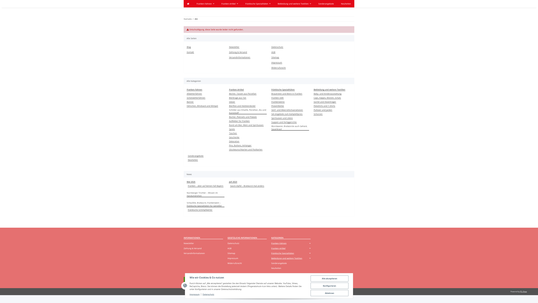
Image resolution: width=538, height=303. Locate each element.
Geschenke (234, 137)
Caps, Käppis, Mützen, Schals (327, 97)
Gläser (232, 101)
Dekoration (234, 141)
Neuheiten (193, 160)
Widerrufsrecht (278, 67)
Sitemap (275, 57)
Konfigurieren (329, 286)
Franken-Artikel (278, 248)
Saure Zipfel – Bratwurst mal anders (247, 185)
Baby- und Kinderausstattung (327, 93)
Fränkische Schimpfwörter (200, 209)
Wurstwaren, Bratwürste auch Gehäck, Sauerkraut (289, 127)
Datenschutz (208, 294)
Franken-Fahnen (279, 243)
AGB (273, 52)
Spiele (232, 129)
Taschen (233, 133)
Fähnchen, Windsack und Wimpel (202, 106)
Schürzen (318, 114)
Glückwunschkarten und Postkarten (245, 149)
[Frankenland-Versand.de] (188, 3)
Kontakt (190, 52)
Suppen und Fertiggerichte (284, 122)
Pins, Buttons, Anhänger (240, 145)
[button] (291, 243)
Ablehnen (329, 293)
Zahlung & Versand (238, 52)
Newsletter (234, 47)
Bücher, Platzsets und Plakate (243, 117)
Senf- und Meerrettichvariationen (287, 110)
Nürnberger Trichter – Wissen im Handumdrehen (202, 194)
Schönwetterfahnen (196, 97)
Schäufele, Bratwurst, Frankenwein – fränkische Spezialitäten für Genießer (204, 204)
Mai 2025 (191, 181)
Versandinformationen (239, 57)
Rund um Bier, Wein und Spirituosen (246, 125)
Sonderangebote (195, 155)
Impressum (195, 294)
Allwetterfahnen (194, 93)
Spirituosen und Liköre (282, 118)
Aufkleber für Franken (239, 121)
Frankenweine (278, 101)
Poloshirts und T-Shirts (324, 106)
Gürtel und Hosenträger (325, 101)
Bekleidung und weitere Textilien (286, 258)
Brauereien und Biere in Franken (286, 93)
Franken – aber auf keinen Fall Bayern (205, 185)
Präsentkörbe (277, 106)
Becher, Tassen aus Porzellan (242, 93)
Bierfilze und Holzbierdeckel (242, 106)
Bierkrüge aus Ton (237, 97)
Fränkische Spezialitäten (282, 253)
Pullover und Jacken (323, 110)
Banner (190, 101)
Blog (189, 47)
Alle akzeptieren (329, 278)
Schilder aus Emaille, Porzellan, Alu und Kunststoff (247, 111)
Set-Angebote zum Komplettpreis (286, 114)
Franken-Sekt (277, 97)
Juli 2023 (233, 181)
